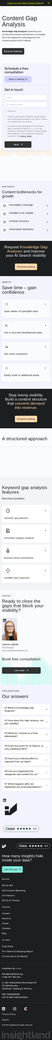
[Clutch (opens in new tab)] (25, 1008)
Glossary (6, 928)
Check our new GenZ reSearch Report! (25, 3)
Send (16, 144)
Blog (4, 933)
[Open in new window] (4, 620)
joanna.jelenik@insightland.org (15, 650)
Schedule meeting (26, 266)
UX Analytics (8, 895)
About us (6, 918)
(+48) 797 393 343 (11, 977)
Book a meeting (17, 79)
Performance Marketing (13, 890)
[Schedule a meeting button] (45, 1033)
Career (5, 923)
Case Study (7, 946)
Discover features (13, 51)
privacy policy (26, 136)
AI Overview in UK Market (15, 956)
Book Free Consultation (13, 498)
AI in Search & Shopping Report (17, 951)
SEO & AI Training (10, 900)
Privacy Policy (9, 1014)
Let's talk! (20, 670)
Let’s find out (10, 869)
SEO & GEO (7, 885)
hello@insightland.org (12, 974)
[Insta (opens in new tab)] (14, 1008)
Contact (6, 913)
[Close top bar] (48, 3)
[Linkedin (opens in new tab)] (3, 1008)
